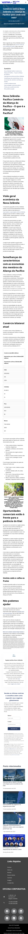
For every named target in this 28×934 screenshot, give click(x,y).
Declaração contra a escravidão (14, 930)
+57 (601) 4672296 (13, 903)
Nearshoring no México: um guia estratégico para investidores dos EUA (13, 783)
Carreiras (9, 877)
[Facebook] (7, 911)
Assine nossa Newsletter (14, 928)
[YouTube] (14, 918)
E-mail (10, 721)
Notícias (9, 872)
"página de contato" (15, 684)
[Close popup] (27, 0)
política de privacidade (16, 754)
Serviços (9, 867)
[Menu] (25, 2)
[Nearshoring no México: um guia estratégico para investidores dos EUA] (14, 775)
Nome (10, 715)
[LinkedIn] (21, 911)
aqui (19, 678)
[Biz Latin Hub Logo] (10, 2)
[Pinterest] (21, 918)
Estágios (9, 880)
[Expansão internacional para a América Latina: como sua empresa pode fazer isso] (14, 818)
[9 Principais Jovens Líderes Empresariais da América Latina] (14, 840)
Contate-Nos (10, 883)
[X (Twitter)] (14, 911)
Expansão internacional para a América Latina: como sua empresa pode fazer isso (13, 827)
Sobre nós (9, 870)
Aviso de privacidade (14, 925)
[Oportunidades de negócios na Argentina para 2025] (14, 797)
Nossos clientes (11, 875)
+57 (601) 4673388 (13, 902)
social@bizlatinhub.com (12, 748)
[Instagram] (7, 918)
